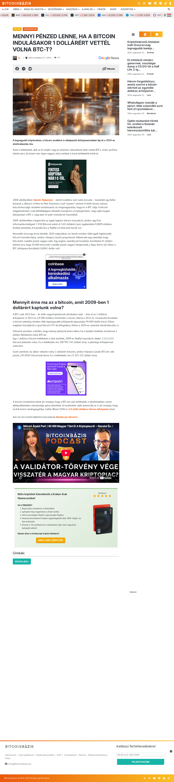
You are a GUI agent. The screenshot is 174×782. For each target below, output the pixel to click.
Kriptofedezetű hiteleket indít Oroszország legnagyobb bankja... (143, 45)
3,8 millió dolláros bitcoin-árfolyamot (88, 409)
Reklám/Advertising (97, 755)
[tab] (133, 34)
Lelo (149, 95)
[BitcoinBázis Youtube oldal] (149, 3)
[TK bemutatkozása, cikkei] (15, 58)
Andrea (150, 52)
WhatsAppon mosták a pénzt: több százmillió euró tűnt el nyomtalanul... (145, 106)
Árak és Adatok (34, 9)
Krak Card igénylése (50, 540)
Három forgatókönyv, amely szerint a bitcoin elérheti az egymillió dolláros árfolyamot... (142, 86)
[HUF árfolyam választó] (169, 15)
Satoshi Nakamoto (43, 199)
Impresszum (10, 755)
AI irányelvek (70, 755)
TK (19, 58)
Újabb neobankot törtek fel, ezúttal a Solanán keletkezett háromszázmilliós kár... (142, 125)
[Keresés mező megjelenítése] (169, 9)
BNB (18, 15)
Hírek (16, 9)
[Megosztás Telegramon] (23, 69)
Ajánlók (87, 9)
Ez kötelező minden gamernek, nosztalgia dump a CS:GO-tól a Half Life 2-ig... (143, 64)
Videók (101, 9)
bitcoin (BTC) (21, 561)
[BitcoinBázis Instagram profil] (144, 3)
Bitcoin (17, 29)
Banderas (151, 113)
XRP (76, 15)
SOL (47, 15)
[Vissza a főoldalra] (16, 2)
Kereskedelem (30, 29)
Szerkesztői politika (45, 755)
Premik (150, 74)
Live (6, 9)
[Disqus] (87, 628)
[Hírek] (108, 58)
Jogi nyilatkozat (26, 755)
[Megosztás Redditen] (30, 69)
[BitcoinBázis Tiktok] (165, 3)
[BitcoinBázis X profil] (139, 3)
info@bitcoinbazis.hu (19, 763)
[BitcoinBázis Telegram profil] (160, 3)
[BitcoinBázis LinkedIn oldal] (155, 3)
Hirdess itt (133, 592)
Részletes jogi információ (66, 417)
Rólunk (82, 755)
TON (131, 15)
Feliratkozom (141, 761)
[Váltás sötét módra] (170, 3)
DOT (158, 15)
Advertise (127, 9)
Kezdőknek (55, 9)
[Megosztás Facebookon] (17, 69)
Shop (113, 9)
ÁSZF (59, 755)
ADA (103, 15)
